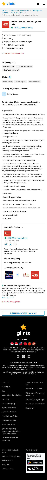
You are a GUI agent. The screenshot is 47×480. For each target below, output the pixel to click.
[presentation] (8, 4)
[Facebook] (18, 356)
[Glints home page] (8, 4)
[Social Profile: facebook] (15, 244)
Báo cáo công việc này (12, 302)
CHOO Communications (23, 27)
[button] (38, 4)
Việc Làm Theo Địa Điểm (20, 10)
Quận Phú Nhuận (17, 13)
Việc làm (5, 10)
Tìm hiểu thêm (8, 298)
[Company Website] (6, 244)
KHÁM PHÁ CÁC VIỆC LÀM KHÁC (23, 313)
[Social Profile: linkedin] (10, 244)
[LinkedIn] (23, 356)
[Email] (29, 356)
